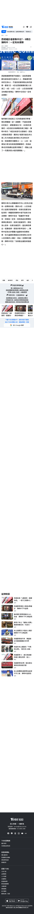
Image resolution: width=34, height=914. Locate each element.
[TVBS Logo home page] (7, 27)
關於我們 (3, 843)
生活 (6, 35)
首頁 (2, 35)
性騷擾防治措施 (5, 857)
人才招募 (3, 876)
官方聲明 (3, 891)
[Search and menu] (31, 27)
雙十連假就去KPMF (17, 288)
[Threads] (15, 833)
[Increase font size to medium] (24, 27)
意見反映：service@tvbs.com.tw (17, 826)
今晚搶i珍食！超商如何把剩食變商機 (17, 300)
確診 (28, 280)
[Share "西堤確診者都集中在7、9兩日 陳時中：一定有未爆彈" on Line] (27, 27)
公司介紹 (3, 871)
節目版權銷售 (5, 884)
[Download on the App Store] (11, 901)
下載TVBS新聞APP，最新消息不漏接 (17, 320)
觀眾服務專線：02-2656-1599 (17, 829)
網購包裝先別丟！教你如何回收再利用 (17, 302)
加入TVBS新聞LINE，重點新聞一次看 (17, 322)
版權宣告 (3, 862)
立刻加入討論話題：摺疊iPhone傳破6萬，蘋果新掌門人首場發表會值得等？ (19, 31)
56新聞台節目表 (5, 846)
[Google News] (25, 833)
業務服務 (3, 889)
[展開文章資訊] (31, 47)
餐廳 (4, 280)
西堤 (17, 280)
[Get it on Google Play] (23, 901)
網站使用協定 (5, 860)
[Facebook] (8, 833)
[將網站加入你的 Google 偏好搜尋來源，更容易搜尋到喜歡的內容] (17, 325)
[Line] (12, 833)
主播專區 (3, 879)
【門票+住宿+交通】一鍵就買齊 (17, 292)
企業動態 (3, 874)
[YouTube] (22, 833)
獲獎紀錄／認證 (5, 894)
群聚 (22, 280)
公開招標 (3, 886)
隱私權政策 (4, 855)
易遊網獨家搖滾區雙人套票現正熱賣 (17, 290)
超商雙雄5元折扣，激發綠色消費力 (17, 298)
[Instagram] (18, 833)
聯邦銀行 (10, 280)
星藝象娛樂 (4, 881)
